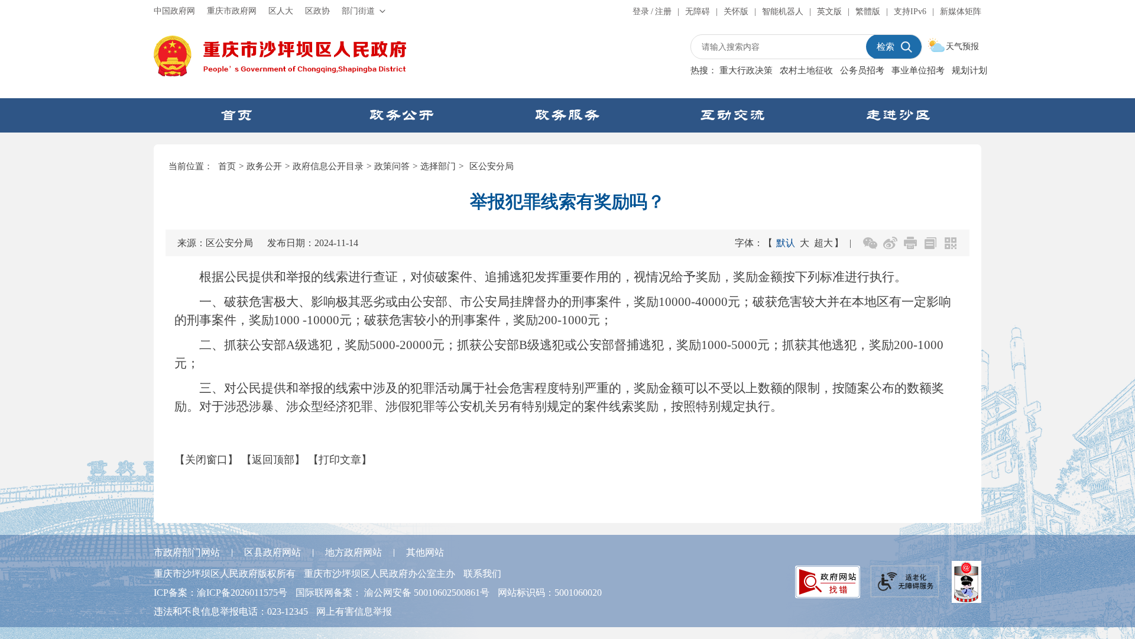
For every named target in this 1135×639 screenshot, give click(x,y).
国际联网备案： (392, 593)
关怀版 (736, 11)
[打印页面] (910, 243)
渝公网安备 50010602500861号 (426, 593)
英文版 (829, 11)
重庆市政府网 (232, 11)
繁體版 (867, 11)
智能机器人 (782, 11)
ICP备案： (220, 593)
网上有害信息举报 (354, 611)
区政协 (317, 11)
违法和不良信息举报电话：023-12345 (231, 611)
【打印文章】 (340, 460)
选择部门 (438, 166)
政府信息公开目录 (328, 166)
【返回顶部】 (273, 460)
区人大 (280, 11)
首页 (227, 166)
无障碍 (697, 11)
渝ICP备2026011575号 (242, 593)
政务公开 (264, 166)
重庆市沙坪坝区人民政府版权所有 (225, 574)
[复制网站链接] (930, 243)
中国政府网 (174, 11)
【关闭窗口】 (206, 460)
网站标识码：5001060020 (550, 593)
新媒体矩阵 (960, 11)
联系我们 (482, 574)
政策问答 (392, 166)
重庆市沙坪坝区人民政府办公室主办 (379, 574)
